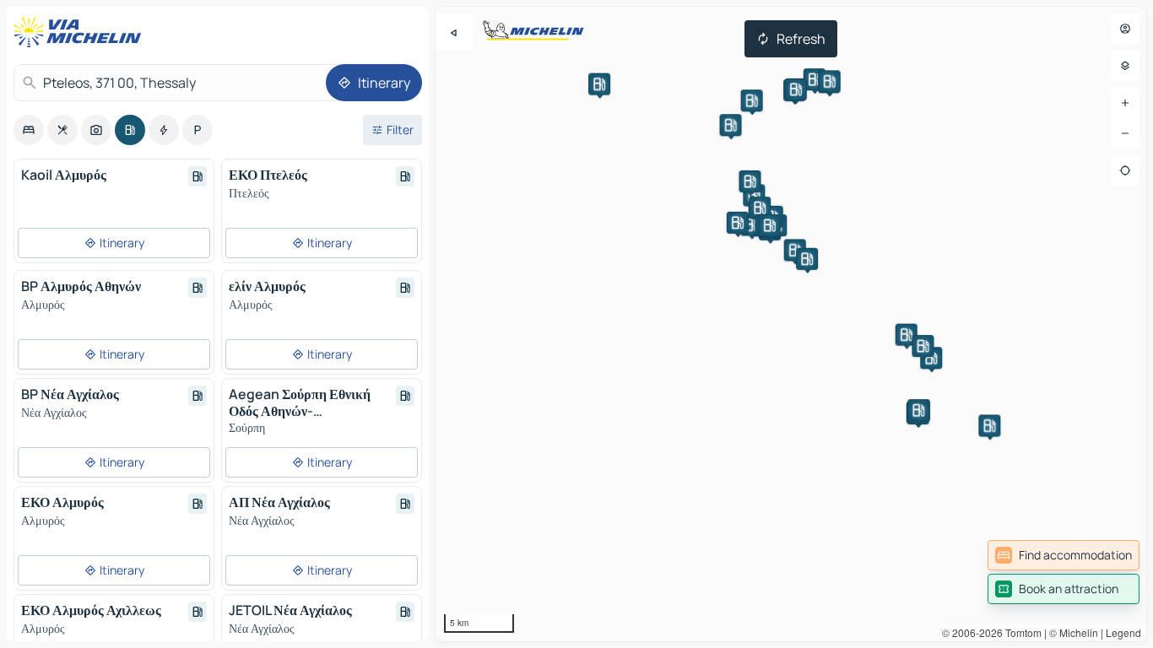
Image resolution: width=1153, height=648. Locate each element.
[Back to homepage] (81, 32)
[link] (1063, 555)
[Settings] (1125, 66)
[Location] (1125, 170)
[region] (791, 324)
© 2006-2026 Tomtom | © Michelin (1020, 632)
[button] (795, 250)
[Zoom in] (1125, 103)
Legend (1123, 632)
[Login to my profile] (1125, 29)
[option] (29, 130)
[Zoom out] (1125, 133)
